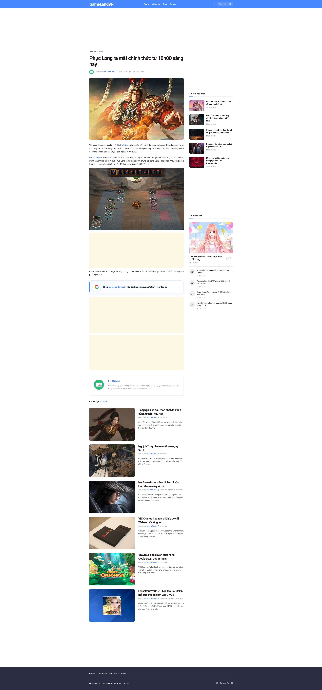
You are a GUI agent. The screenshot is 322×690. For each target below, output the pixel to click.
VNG (124, 145)
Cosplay (173, 4)
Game (146, 4)
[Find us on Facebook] (217, 683)
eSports (156, 4)
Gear (165, 4)
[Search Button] (230, 4)
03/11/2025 (163, 454)
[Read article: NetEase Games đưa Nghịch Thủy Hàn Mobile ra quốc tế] (112, 497)
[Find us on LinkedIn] (232, 683)
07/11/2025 (163, 417)
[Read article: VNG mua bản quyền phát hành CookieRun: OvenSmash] (112, 569)
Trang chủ (92, 51)
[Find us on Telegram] (221, 683)
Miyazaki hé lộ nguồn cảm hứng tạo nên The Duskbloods (217, 160)
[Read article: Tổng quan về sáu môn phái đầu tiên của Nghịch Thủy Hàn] (112, 424)
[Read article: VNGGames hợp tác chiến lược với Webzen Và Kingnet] (112, 533)
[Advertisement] (161, 29)
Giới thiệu (92, 674)
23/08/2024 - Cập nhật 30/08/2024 (171, 599)
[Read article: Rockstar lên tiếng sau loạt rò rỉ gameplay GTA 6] (196, 148)
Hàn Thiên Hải (108, 72)
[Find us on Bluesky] (228, 683)
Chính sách (113, 674)
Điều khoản (103, 674)
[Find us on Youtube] (224, 683)
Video (101, 51)
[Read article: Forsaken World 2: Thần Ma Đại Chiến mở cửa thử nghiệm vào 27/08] (112, 605)
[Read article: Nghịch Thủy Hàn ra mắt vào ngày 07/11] (112, 460)
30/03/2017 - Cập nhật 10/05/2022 (131, 72)
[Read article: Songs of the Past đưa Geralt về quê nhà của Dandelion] (196, 134)
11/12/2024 (163, 562)
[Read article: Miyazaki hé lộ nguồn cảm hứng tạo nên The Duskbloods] (196, 162)
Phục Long (94, 157)
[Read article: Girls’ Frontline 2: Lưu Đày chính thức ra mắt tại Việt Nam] (196, 119)
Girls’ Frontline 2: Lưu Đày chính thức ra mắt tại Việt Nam (217, 118)
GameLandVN (101, 4)
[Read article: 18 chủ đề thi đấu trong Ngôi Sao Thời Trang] (211, 237)
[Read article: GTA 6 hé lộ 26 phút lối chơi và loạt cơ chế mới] (196, 105)
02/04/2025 (163, 526)
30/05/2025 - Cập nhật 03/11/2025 (171, 490)
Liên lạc (123, 674)
